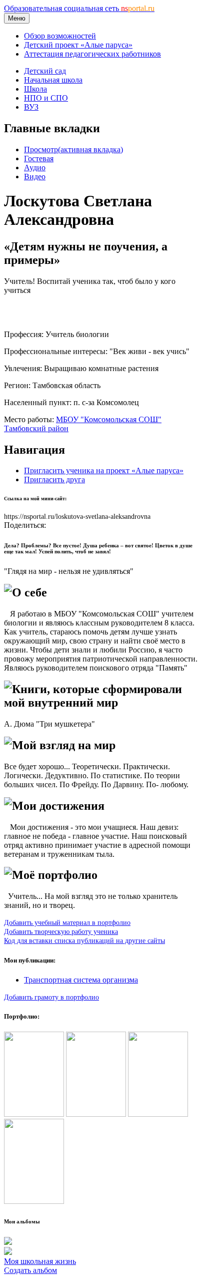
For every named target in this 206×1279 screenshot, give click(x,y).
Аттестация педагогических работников (92, 54)
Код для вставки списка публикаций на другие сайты (84, 940)
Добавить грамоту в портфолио (51, 997)
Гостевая (39, 158)
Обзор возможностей (60, 36)
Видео (35, 176)
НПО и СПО (46, 98)
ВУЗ (31, 107)
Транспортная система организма (81, 980)
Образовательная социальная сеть (79, 8)
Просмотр (73, 149)
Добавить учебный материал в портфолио (67, 922)
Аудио (35, 167)
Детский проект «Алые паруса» (78, 45)
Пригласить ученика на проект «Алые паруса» (104, 470)
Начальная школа (53, 80)
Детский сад (45, 71)
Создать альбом (30, 1270)
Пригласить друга (54, 479)
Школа (35, 89)
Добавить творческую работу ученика (61, 931)
